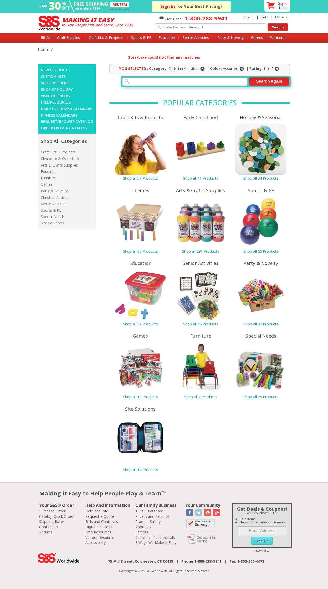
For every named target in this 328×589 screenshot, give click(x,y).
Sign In (167, 6)
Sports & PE (141, 37)
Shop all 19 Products (140, 396)
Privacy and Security (152, 516)
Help (264, 17)
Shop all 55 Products (260, 251)
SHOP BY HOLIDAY (57, 89)
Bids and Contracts (101, 521)
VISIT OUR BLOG (55, 95)
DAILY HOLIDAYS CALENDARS (66, 108)
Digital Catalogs (98, 526)
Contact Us (48, 526)
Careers (141, 532)
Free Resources (98, 532)
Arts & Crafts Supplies (59, 165)
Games (257, 37)
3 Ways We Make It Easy (155, 542)
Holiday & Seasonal (261, 117)
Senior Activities (196, 37)
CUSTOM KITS (53, 76)
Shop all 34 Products (260, 178)
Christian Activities (56, 197)
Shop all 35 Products (140, 251)
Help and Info (96, 511)
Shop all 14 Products (140, 469)
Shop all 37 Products (140, 178)
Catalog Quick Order (56, 516)
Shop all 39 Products (260, 324)
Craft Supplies (68, 37)
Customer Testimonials (155, 537)
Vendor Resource (99, 537)
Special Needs (53, 216)
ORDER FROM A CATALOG (64, 128)
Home (43, 49)
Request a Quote (99, 516)
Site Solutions (52, 223)
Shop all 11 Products (200, 178)
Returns (45, 532)
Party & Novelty (230, 37)
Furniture (277, 37)
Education (167, 37)
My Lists (281, 17)
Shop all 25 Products (260, 396)
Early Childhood (200, 117)
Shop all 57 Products (140, 324)
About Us (143, 526)
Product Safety (148, 521)
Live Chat (173, 19)
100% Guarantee (149, 511)
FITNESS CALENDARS (59, 115)
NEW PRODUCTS (55, 69)
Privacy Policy (261, 550)
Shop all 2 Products (200, 396)
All (48, 37)
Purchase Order (52, 511)
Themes (140, 190)
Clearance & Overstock (60, 158)
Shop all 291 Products (200, 251)
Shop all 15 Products (200, 324)
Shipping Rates (52, 521)
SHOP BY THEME (55, 82)
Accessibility (95, 542)
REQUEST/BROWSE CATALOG (67, 121)
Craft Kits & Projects (106, 37)
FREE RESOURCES (56, 102)
